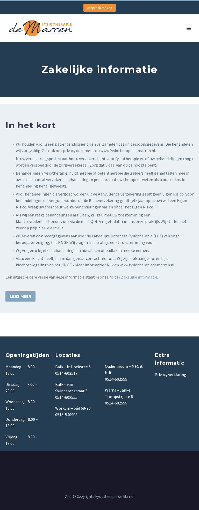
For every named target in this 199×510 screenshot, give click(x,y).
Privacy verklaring (170, 374)
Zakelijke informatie (139, 277)
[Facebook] (99, 465)
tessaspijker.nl (168, 392)
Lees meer (20, 296)
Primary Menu (189, 28)
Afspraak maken (99, 7)
